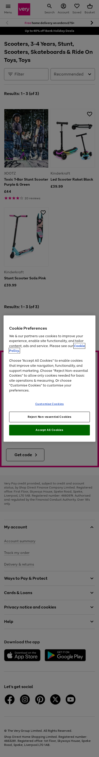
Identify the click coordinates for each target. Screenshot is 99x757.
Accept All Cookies (49, 430)
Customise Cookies (49, 404)
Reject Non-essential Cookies (50, 417)
